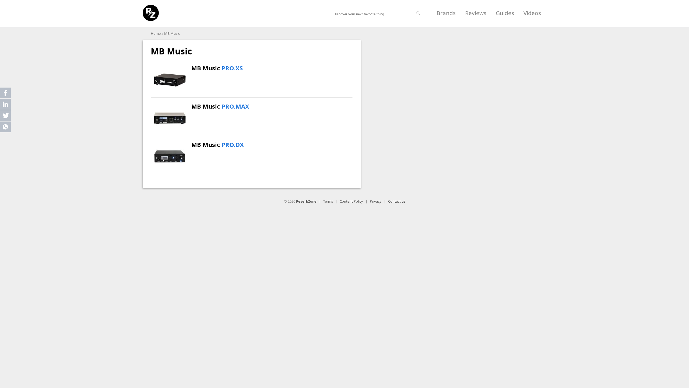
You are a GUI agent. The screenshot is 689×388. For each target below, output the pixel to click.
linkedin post (6, 105)
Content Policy (351, 201)
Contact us (396, 201)
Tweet (5, 115)
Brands (446, 13)
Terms (328, 201)
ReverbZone (306, 201)
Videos (532, 13)
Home (156, 33)
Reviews (475, 13)
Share (5, 93)
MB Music (172, 33)
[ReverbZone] (150, 13)
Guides (505, 13)
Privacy (375, 201)
